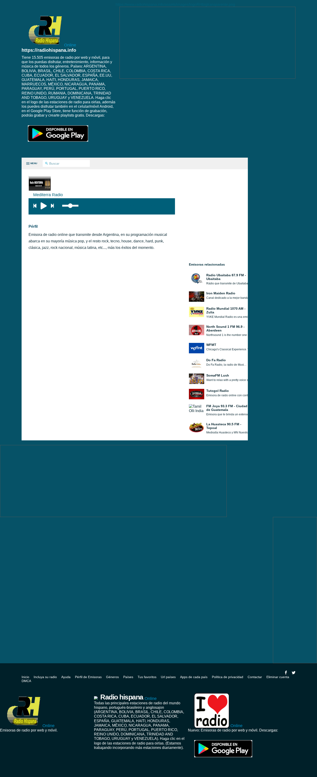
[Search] (46, 163)
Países (128, 677)
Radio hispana (128, 697)
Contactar (255, 677)
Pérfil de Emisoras (88, 677)
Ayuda (66, 677)
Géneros (112, 677)
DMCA (26, 681)
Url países (168, 677)
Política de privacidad (227, 677)
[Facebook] (286, 672)
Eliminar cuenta (277, 677)
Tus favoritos (147, 677)
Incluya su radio (45, 677)
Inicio (25, 677)
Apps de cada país (193, 677)
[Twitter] (293, 672)
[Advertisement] (207, 42)
